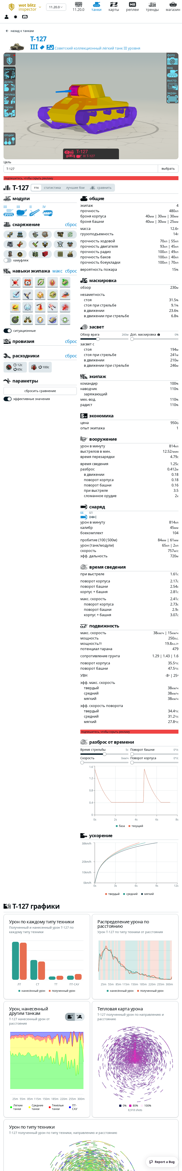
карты (114, 9)
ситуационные (24, 330)
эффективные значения (31, 398)
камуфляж (21, 260)
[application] (129, 797)
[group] (15, 235)
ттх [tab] (36, 187)
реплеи (132, 9)
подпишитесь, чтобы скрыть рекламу (28, 178)
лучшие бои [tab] (75, 187)
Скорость (87, 758)
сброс (71, 224)
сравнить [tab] (104, 187)
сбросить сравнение (40, 391)
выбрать (168, 168)
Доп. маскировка (143, 335)
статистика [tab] (52, 187)
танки (96, 9)
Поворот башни (142, 750)
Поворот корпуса (143, 758)
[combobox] (23, 7)
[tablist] (72, 188)
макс (57, 271)
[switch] (8, 260)
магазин (173, 9)
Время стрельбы (93, 750)
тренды (152, 9)
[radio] (9, 235)
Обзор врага (89, 335)
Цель (7, 162)
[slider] (98, 339)
